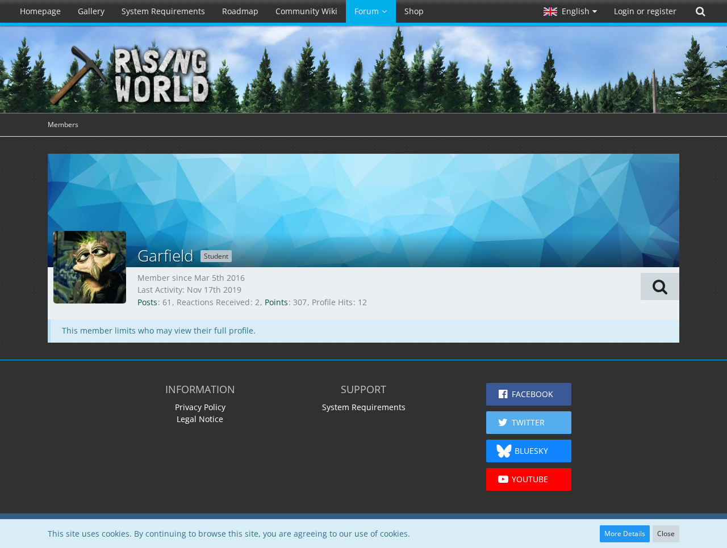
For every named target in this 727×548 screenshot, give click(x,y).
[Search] (700, 11)
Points (276, 302)
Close (666, 533)
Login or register (645, 11)
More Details (624, 533)
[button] (570, 11)
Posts (147, 302)
